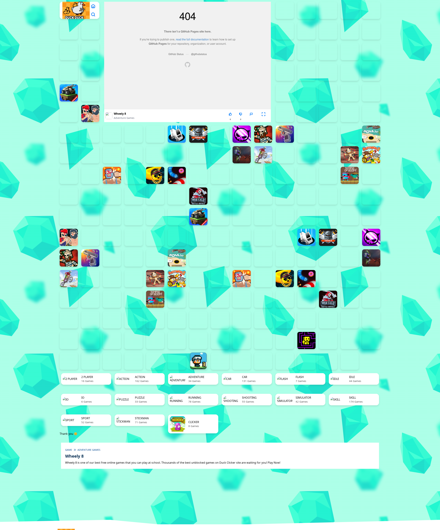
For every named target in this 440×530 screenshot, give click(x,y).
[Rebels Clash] (306, 196)
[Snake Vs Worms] (177, 175)
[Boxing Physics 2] (90, 113)
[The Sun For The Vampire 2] (242, 340)
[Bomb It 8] (350, 216)
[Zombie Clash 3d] (242, 196)
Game (68, 449)
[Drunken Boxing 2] (133, 134)
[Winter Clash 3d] (155, 196)
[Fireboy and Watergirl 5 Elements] (90, 31)
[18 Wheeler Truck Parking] (306, 361)
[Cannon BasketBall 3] (306, 113)
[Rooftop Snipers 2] (328, 31)
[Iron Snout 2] (112, 154)
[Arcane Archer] (90, 72)
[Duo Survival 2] (285, 10)
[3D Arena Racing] (328, 361)
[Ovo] (306, 319)
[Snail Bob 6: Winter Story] (112, 340)
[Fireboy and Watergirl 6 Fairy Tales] (285, 31)
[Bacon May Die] (328, 72)
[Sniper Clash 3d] (198, 175)
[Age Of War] (350, 51)
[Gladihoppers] (263, 134)
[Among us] (69, 72)
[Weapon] (133, 196)
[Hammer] (306, 134)
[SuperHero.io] (285, 175)
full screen (263, 119)
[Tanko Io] (328, 175)
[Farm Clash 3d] (220, 134)
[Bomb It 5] (328, 92)
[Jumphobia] (285, 319)
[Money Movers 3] (306, 31)
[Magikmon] (177, 154)
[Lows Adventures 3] (198, 361)
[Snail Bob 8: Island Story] (155, 340)
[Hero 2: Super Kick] (350, 134)
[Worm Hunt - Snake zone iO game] (177, 196)
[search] (93, 14)
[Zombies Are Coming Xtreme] (285, 196)
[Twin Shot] (69, 196)
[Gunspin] (285, 134)
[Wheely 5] (112, 361)
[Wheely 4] (90, 361)
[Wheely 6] (133, 361)
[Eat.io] (177, 134)
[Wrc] (198, 196)
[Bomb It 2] (90, 92)
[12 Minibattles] (328, 51)
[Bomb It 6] (350, 92)
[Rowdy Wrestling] (133, 175)
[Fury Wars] (242, 134)
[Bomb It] (69, 113)
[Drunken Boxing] (155, 134)
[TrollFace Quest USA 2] (350, 340)
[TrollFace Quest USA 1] (328, 340)
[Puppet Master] (350, 154)
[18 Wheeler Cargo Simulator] (242, 361)
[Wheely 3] (69, 361)
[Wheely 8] (177, 361)
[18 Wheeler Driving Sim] (263, 361)
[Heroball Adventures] (242, 319)
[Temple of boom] (350, 175)
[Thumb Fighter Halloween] (371, 31)
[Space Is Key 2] (177, 340)
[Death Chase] (112, 134)
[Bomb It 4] (306, 92)
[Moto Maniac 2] (242, 154)
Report (251, 119)
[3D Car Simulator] (350, 361)
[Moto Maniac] (263, 154)
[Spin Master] (242, 175)
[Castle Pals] (69, 134)
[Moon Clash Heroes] (220, 154)
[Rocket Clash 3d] (90, 175)
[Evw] (198, 134)
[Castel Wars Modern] (371, 113)
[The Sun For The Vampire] (285, 340)
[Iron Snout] (133, 154)
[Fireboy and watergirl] (328, 10)
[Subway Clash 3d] (263, 175)
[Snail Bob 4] (69, 340)
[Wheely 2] (371, 340)
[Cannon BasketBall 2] (285, 113)
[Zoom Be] (285, 51)
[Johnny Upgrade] (263, 319)
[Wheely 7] (155, 361)
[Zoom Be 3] (90, 51)
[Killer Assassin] (155, 154)
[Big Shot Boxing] (371, 72)
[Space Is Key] (220, 340)
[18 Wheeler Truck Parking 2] (285, 361)
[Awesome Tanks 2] (285, 72)
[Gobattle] (306, 51)
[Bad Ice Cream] (198, 319)
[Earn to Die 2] (263, 196)
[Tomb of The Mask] (306, 340)
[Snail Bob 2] (350, 319)
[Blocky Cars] (69, 92)
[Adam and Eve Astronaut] (133, 319)
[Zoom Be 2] (69, 51)
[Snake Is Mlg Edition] (155, 175)
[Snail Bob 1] (328, 319)
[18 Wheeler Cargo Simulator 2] (220, 361)
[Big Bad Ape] (350, 72)
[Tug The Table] (371, 175)
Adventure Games (124, 118)
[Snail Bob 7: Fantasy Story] (133, 340)
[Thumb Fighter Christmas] (350, 31)
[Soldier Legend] (220, 175)
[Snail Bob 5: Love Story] (90, 340)
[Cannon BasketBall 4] (328, 113)
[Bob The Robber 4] (220, 319)
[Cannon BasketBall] (350, 113)
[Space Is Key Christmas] (198, 340)
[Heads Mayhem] (328, 134)
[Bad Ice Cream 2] (155, 319)
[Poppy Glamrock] (328, 154)
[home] (93, 6)
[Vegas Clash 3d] (112, 196)
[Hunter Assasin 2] (69, 154)
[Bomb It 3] (285, 92)
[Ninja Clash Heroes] (285, 154)
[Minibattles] (198, 154)
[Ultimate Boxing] (90, 196)
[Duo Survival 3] (306, 10)
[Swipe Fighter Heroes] (306, 175)
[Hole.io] (371, 134)
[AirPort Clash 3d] (371, 51)
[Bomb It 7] (371, 92)
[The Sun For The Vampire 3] (263, 340)
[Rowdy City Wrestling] (112, 175)
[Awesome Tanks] (306, 72)
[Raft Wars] (69, 175)
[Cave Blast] (90, 134)
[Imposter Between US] (90, 154)
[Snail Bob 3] (371, 319)
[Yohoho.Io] (220, 196)
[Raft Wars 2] (371, 154)
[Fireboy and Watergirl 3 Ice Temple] (371, 10)
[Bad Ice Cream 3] (177, 319)
